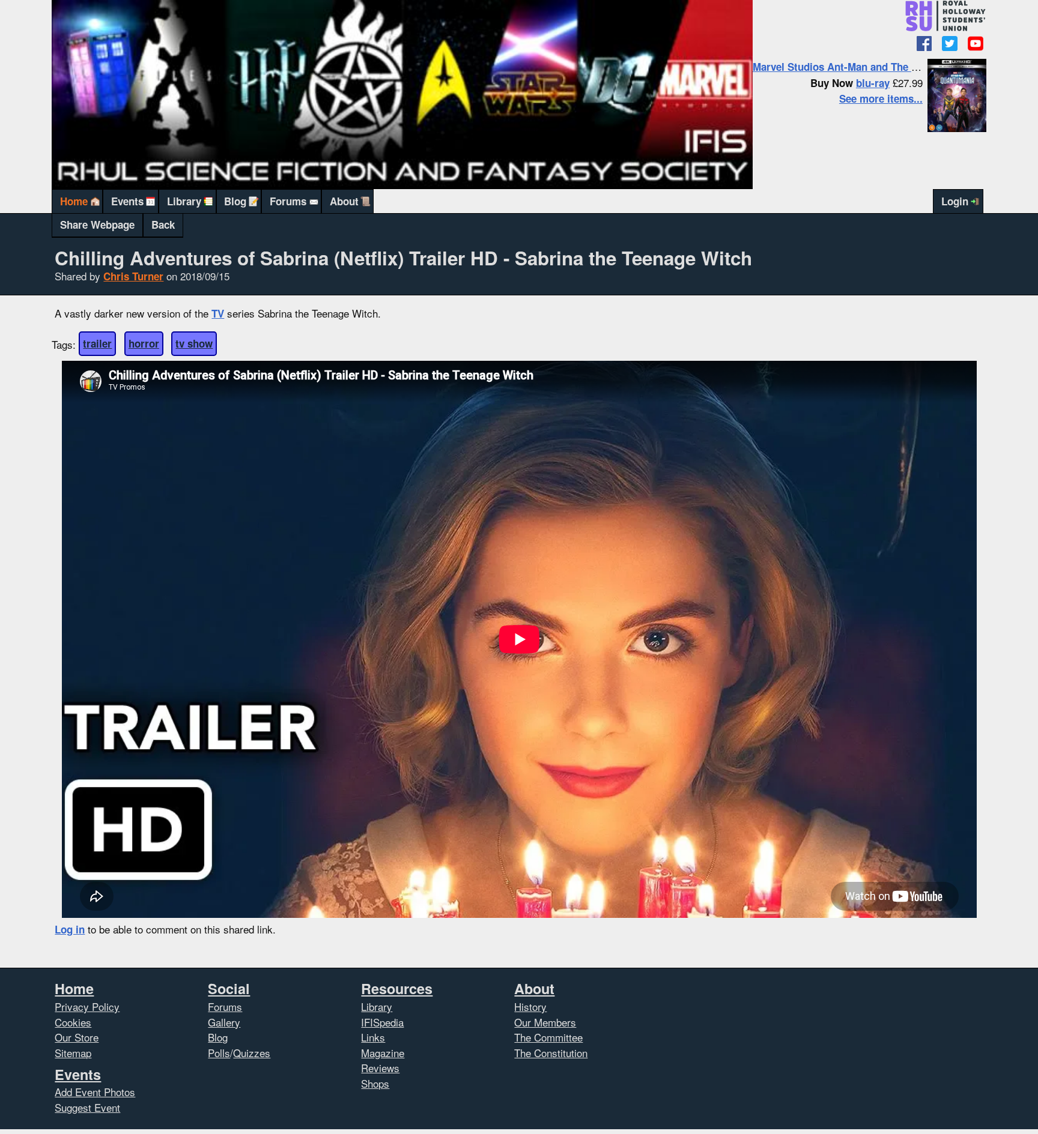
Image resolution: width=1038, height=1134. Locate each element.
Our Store (77, 1037)
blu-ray (873, 83)
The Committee (548, 1037)
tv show (194, 343)
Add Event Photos (95, 1091)
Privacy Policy (87, 1006)
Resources (396, 988)
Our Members (545, 1022)
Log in (70, 929)
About (344, 201)
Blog (235, 201)
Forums (288, 201)
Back (163, 224)
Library (184, 201)
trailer (97, 343)
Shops (375, 1083)
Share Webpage (97, 224)
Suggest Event (87, 1107)
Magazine (382, 1052)
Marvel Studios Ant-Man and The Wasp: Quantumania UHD (892, 66)
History (530, 1006)
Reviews (380, 1067)
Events (127, 201)
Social (229, 988)
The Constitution (550, 1052)
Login (954, 201)
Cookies (73, 1022)
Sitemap (73, 1052)
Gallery (224, 1022)
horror (144, 343)
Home (74, 201)
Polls (219, 1052)
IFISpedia (382, 1022)
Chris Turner (133, 276)
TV (217, 313)
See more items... (881, 98)
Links (373, 1037)
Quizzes (251, 1052)
